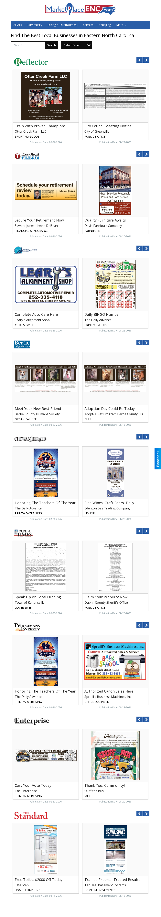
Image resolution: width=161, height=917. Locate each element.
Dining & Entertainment (63, 25)
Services (88, 25)
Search (51, 45)
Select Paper (72, 45)
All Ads (18, 25)
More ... (121, 25)
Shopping (105, 25)
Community (34, 25)
